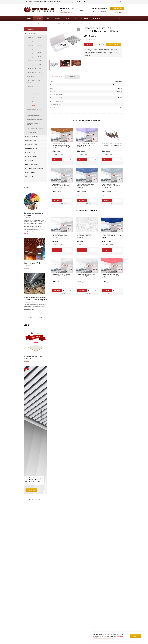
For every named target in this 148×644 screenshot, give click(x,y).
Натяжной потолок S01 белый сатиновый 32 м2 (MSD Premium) (62, 275)
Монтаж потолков (30, 180)
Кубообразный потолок (32, 136)
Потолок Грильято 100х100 (34, 61)
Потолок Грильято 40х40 (34, 41)
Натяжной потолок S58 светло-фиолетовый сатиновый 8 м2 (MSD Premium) (86, 145)
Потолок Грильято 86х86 (34, 57)
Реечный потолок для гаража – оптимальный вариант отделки (35, 299)
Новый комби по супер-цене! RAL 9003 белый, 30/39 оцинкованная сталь (33, 480)
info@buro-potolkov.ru (66, 12)
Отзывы (86, 18)
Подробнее (26, 233)
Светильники (29, 160)
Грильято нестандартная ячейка (34, 110)
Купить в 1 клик (113, 44)
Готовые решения (30, 172)
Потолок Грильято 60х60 (34, 49)
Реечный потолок (30, 140)
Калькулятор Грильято (33, 132)
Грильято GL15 (31, 90)
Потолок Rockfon (30, 152)
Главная (28, 18)
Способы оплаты (48, 1)
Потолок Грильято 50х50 (34, 45)
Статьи (67, 18)
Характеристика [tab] (57, 77)
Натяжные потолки (31, 156)
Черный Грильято (32, 86)
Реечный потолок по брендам (34, 168)
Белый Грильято (31, 76)
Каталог (38, 18)
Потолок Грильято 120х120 (34, 65)
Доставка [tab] (73, 77)
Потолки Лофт (29, 176)
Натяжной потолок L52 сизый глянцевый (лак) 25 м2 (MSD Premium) (85, 185)
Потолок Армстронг (31, 144)
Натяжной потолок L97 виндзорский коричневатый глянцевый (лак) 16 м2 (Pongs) (61, 145)
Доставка (31, 1)
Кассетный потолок (31, 148)
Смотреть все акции (35, 500)
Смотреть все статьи (35, 317)
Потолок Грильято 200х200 (34, 72)
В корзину (89, 44)
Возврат (57, 1)
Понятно (135, 636)
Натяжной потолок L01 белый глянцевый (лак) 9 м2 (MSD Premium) (61, 235)
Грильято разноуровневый (34, 119)
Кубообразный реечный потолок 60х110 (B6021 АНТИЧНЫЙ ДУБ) (112, 144)
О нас (48, 18)
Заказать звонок (118, 8)
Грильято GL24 (31, 98)
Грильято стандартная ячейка (33, 123)
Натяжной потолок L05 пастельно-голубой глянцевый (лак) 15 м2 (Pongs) (111, 185)
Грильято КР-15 (31, 106)
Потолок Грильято (30, 33)
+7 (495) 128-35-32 (69, 8)
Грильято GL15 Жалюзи (33, 94)
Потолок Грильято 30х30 (34, 37)
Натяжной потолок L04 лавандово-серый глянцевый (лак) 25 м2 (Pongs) (60, 185)
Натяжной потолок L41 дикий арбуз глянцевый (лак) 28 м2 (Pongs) (110, 276)
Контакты (96, 18)
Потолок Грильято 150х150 (34, 68)
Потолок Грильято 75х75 (34, 53)
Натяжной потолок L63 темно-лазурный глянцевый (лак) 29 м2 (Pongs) (111, 235)
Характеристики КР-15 (32, 263)
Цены (25, 1)
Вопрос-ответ (38, 1)
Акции (57, 18)
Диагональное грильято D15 (35, 128)
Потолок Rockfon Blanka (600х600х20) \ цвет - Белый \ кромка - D (85, 235)
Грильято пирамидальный (34, 115)
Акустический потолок (32, 164)
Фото (76, 18)
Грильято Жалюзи (32, 102)
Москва (122, 2)
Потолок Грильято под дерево (33, 81)
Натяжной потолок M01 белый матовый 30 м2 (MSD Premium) (86, 275)
